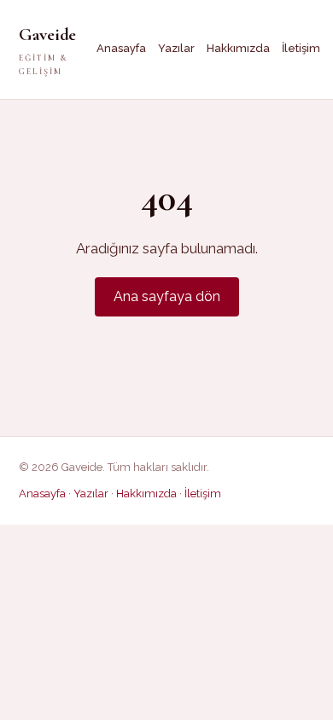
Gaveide (47, 50)
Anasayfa (121, 48)
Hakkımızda (238, 48)
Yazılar (176, 48)
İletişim (301, 48)
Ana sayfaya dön (167, 296)
